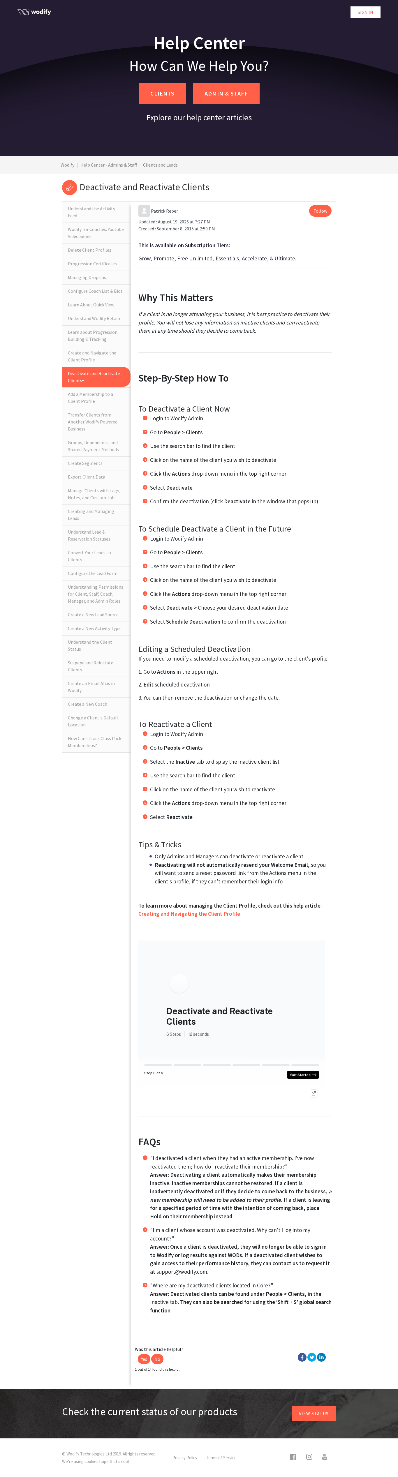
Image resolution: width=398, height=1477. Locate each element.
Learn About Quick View (91, 305)
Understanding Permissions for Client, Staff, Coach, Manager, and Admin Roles (95, 594)
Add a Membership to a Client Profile (90, 397)
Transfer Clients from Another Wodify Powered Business (92, 422)
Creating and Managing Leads (91, 514)
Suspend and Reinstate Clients (90, 666)
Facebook (302, 1357)
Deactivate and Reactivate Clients (94, 376)
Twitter (311, 1357)
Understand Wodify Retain (94, 318)
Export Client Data (86, 477)
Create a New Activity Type (94, 628)
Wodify (67, 165)
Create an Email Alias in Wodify (91, 686)
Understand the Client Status (90, 645)
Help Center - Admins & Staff (108, 165)
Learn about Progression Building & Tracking (92, 335)
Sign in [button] (365, 12)
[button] (144, 1359)
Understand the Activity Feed (91, 212)
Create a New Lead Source (93, 614)
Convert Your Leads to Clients (89, 556)
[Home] (34, 12)
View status (314, 1413)
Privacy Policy (184, 1457)
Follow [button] (320, 211)
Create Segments (85, 463)
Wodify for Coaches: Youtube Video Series (96, 232)
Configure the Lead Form (92, 573)
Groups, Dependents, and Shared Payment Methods (93, 446)
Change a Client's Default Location (93, 721)
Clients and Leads (160, 165)
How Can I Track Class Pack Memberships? (94, 741)
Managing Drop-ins (87, 277)
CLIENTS (162, 93)
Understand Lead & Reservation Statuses (89, 535)
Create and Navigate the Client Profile (92, 356)
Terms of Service (221, 1457)
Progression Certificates (92, 264)
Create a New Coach (87, 704)
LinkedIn (321, 1357)
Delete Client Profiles (89, 250)
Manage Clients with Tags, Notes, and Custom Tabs (94, 494)
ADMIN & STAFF (226, 93)
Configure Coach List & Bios (95, 291)
